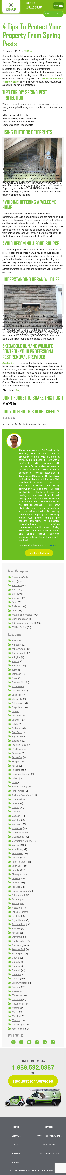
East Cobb (17, 732)
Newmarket (17, 853)
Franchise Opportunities (49, 1136)
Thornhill (16, 970)
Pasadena (17, 886)
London (15, 807)
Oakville (16, 870)
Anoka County (19, 653)
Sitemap (16, 1162)
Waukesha (17, 995)
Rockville (16, 928)
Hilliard (15, 778)
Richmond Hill (18, 924)
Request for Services (33, 1081)
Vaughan (16, 986)
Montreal (16, 845)
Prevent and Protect (22, 614)
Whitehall (16, 1016)
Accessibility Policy (49, 1153)
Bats (14, 589)
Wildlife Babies (19, 627)
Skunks (15, 597)
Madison (16, 815)
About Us (16, 1136)
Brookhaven (18, 686)
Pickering (16, 899)
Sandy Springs (19, 941)
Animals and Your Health (24, 623)
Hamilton (16, 769)
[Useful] (9, 418)
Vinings (15, 991)
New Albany (18, 849)
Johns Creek (18, 790)
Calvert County (19, 690)
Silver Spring (18, 953)
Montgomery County (22, 840)
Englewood (17, 736)
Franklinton (17, 749)
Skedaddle (8, 363)
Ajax (14, 640)
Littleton (16, 803)
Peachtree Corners (21, 890)
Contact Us (49, 1144)
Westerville (17, 999)
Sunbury (16, 966)
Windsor (16, 1020)
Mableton (16, 811)
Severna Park (18, 949)
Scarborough (18, 945)
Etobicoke (16, 740)
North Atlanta (18, 861)
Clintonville (17, 698)
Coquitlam (17, 707)
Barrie (15, 669)
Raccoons (17, 577)
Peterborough (18, 895)
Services (49, 1127)
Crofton (15, 711)
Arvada (15, 661)
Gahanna (16, 753)
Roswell (15, 932)
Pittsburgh (17, 907)
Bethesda (16, 673)
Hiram (15, 782)
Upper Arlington (19, 982)
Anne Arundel (18, 648)
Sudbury (16, 961)
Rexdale (16, 915)
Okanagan (17, 874)
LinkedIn (52, 544)
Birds (14, 593)
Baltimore (16, 665)
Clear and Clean (20, 618)
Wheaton (16, 1007)
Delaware (16, 715)
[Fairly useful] (11, 418)
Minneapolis (18, 832)
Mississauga (18, 836)
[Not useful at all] (3, 418)
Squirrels (16, 585)
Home (16, 1127)
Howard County (19, 786)
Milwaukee (17, 828)
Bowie (15, 678)
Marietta (16, 819)
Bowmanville (18, 682)
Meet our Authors (39, 553)
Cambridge (17, 694)
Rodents (16, 606)
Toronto (15, 978)
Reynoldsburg (19, 920)
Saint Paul (17, 936)
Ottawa (15, 882)
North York (17, 865)
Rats (14, 602)
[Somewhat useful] (6, 418)
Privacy (16, 1153)
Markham (16, 824)
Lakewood (17, 799)
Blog (18, 390)
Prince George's (20, 911)
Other (14, 610)
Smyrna (15, 957)
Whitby (15, 1011)
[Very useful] (14, 418)
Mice (14, 581)
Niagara (16, 857)
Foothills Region (20, 744)
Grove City (17, 757)
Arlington (16, 657)
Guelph (15, 761)
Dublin (15, 723)
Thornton (16, 974)
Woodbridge (18, 1024)
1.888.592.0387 (34, 7)
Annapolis (16, 644)
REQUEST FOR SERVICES (53, 14)
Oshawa (16, 878)
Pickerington (18, 903)
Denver (15, 719)
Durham (16, 728)
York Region (18, 1028)
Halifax (15, 765)
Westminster (18, 1003)
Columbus (17, 703)
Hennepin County (20, 774)
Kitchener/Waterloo (21, 794)
